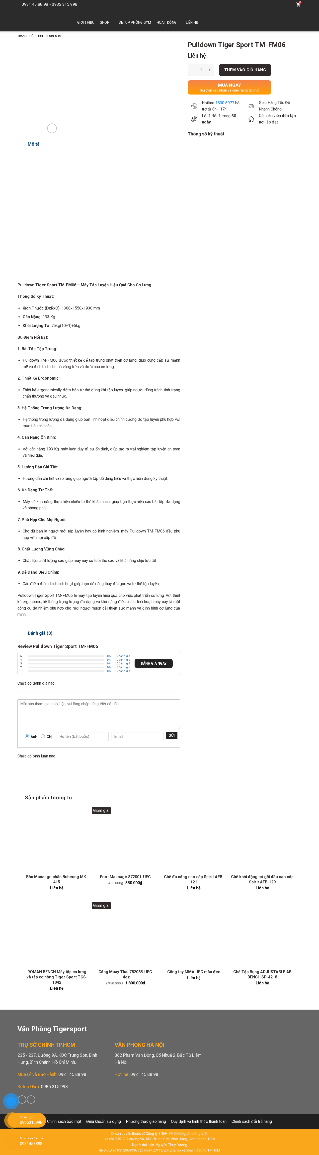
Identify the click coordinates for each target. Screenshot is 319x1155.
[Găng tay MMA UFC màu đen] (194, 933)
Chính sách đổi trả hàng (252, 1121)
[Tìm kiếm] (288, 4)
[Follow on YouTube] (277, 4)
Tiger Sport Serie (50, 36)
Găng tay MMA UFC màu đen (193, 971)
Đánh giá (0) (40, 633)
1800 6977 (224, 103)
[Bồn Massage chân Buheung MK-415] (56, 838)
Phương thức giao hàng (146, 1121)
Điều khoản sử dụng (103, 1121)
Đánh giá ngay (153, 663)
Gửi (171, 735)
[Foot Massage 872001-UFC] (125, 838)
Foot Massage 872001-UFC (125, 876)
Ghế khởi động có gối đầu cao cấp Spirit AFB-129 (262, 879)
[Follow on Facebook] (270, 4)
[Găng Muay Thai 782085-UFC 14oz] (125, 933)
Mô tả (34, 144)
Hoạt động (167, 22)
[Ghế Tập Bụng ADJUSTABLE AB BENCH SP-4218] (262, 933)
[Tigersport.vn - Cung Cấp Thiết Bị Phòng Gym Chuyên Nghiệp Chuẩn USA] (39, 20)
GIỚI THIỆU (85, 22)
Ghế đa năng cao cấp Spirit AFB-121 (194, 879)
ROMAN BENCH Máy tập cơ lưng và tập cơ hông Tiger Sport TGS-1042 (56, 977)
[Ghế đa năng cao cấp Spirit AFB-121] (194, 838)
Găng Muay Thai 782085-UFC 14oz (125, 974)
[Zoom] (52, 128)
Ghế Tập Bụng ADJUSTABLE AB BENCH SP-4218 (262, 974)
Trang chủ (25, 36)
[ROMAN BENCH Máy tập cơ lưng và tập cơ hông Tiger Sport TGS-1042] (56, 933)
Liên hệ (192, 22)
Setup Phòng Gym (135, 22)
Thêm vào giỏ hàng (245, 70)
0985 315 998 (54, 1086)
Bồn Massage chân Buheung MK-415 (56, 879)
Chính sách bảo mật (64, 1121)
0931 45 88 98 (72, 1074)
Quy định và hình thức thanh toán (199, 1121)
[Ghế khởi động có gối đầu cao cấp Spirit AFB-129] (262, 838)
